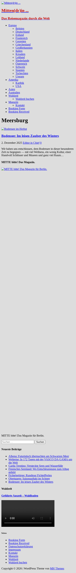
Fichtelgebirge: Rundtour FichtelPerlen (30, 475)
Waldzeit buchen (25, 98)
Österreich (21, 63)
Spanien (20, 70)
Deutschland (23, 31)
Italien (19, 50)
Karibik (20, 82)
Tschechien (22, 73)
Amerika (13, 79)
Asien (11, 89)
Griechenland (23, 44)
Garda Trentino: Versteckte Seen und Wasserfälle (35, 465)
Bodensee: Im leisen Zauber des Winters (30, 136)
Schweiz (20, 66)
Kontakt (20, 105)
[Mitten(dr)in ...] (11, 2)
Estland (20, 34)
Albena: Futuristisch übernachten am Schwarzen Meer (38, 456)
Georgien (21, 41)
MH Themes (57, 568)
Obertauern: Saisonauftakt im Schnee (29, 478)
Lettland (20, 57)
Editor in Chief (31, 142)
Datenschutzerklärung (20, 546)
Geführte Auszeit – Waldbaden (19, 495)
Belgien (20, 28)
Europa (12, 25)
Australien (14, 92)
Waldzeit (13, 95)
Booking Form (16, 108)
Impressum (14, 549)
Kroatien (20, 54)
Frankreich (22, 38)
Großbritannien (24, 47)
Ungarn (20, 76)
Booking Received (18, 111)
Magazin (13, 102)
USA (18, 86)
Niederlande (22, 60)
